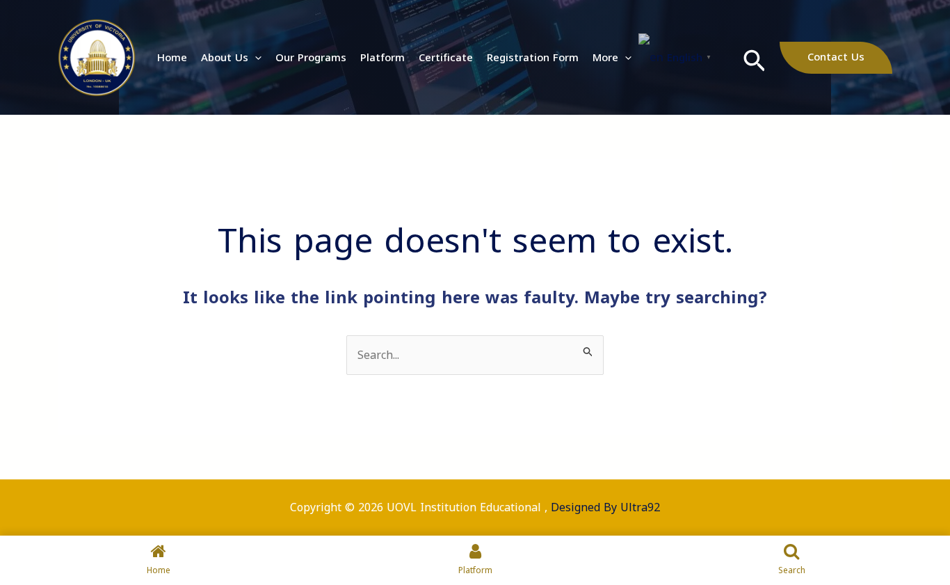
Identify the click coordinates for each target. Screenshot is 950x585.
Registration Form (533, 57)
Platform (382, 57)
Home (172, 57)
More (605, 57)
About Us (224, 57)
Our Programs (310, 57)
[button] (254, 57)
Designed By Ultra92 (605, 507)
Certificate (446, 57)
